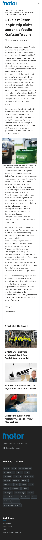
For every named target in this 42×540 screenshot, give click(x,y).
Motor (31, 484)
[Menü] (38, 4)
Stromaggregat (20, 493)
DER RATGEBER (9, 472)
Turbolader (25, 497)
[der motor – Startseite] (21, 436)
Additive (6, 468)
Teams (30, 493)
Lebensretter (8, 484)
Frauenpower (28, 476)
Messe (24, 484)
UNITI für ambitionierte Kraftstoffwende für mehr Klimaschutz (19, 419)
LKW (16, 484)
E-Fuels (19, 472)
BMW (14, 468)
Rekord (25, 488)
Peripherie (15, 488)
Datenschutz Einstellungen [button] (12, 532)
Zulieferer (15, 501)
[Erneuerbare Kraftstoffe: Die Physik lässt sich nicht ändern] (21, 372)
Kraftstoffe (10, 311)
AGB (4, 529)
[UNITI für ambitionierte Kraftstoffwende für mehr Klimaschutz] (21, 403)
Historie (24, 480)
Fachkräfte (7, 476)
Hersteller (16, 480)
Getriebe (7, 480)
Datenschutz (7, 526)
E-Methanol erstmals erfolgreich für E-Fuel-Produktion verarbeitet (17, 355)
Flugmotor (17, 476)
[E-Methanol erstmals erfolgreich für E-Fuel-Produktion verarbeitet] (21, 339)
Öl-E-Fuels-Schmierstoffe (12, 505)
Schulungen (8, 493)
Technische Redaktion (11, 497)
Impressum (7, 524)
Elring (27, 472)
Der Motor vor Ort (25, 468)
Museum (6, 488)
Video (34, 497)
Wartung (6, 501)
